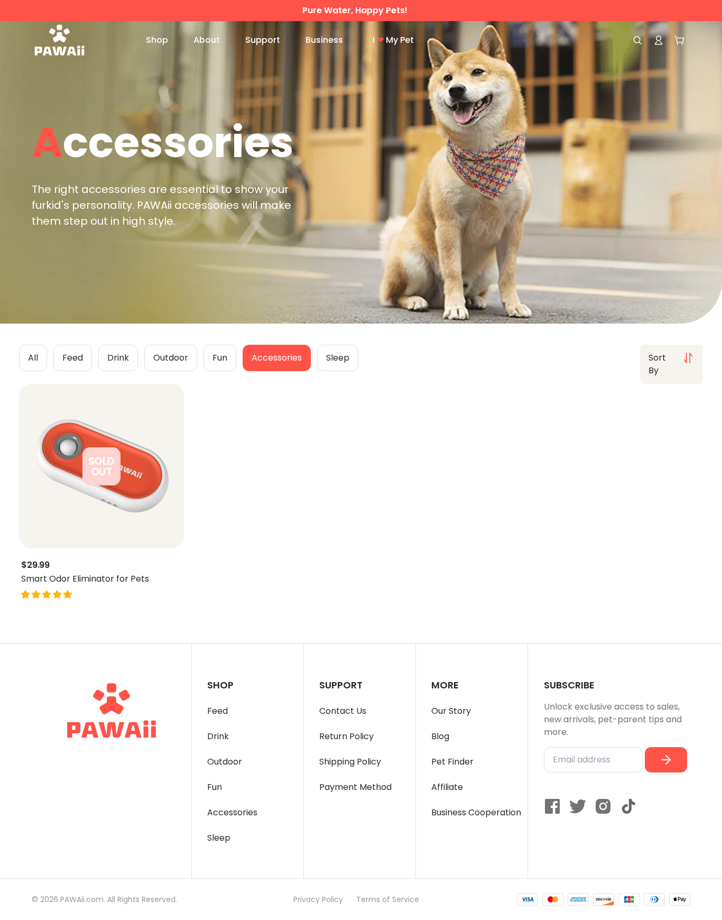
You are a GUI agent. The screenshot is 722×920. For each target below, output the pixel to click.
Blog (440, 736)
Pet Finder (452, 762)
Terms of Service (387, 899)
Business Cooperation (476, 812)
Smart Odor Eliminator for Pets (85, 579)
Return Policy (346, 736)
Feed (217, 711)
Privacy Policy (318, 899)
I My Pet (393, 40)
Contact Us (342, 711)
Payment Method (355, 787)
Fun (214, 787)
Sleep (218, 838)
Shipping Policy (350, 762)
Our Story (451, 711)
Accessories (232, 812)
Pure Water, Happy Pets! (355, 10)
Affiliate (447, 787)
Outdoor (224, 762)
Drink (218, 736)
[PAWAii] (71, 40)
